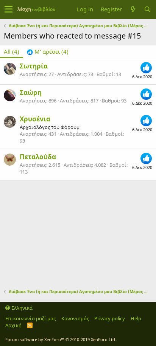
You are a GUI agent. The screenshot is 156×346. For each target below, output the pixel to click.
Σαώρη (31, 92)
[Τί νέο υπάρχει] (133, 9)
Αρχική (13, 325)
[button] (9, 9)
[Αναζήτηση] (147, 9)
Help (136, 318)
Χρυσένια (35, 119)
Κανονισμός (75, 318)
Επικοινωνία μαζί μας (30, 318)
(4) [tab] (11, 51)
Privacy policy (109, 318)
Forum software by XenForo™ (60, 339)
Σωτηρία (34, 66)
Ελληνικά (21, 307)
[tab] (47, 51)
